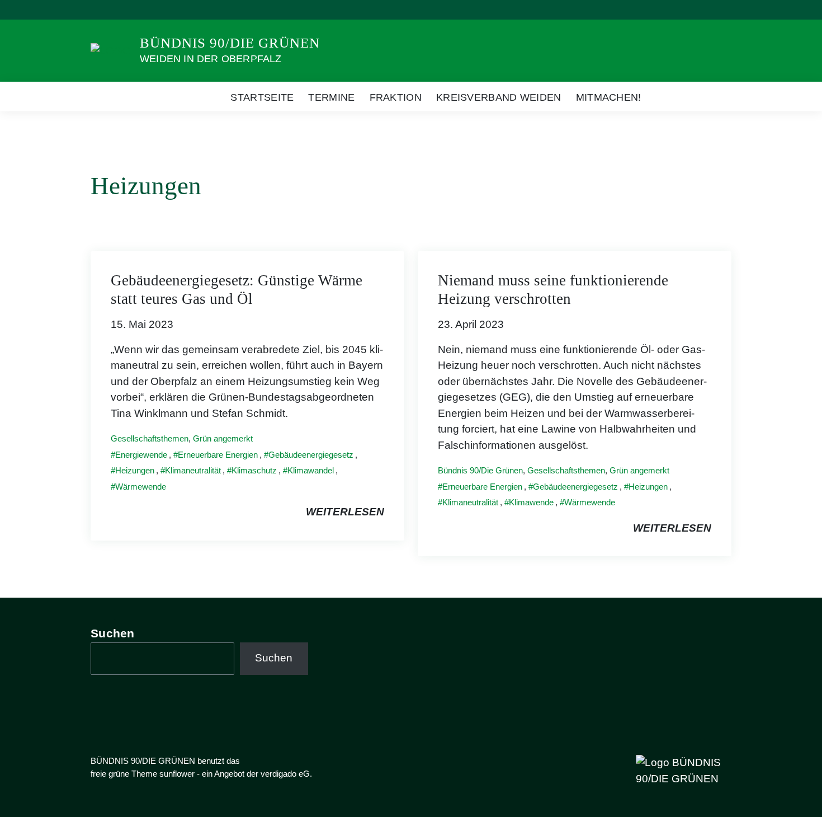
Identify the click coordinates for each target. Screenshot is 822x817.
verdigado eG (285, 773)
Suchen (113, 633)
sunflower (177, 773)
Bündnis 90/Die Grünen (480, 470)
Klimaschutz (254, 470)
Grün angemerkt (223, 438)
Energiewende (141, 454)
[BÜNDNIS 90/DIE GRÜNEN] (111, 50)
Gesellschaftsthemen (149, 438)
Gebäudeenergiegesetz (310, 454)
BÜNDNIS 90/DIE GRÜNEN (230, 42)
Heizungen (134, 470)
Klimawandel (310, 470)
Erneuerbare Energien (218, 454)
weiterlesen (345, 512)
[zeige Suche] (712, 10)
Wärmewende (140, 486)
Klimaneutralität (193, 470)
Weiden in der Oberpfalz (211, 58)
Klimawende (531, 502)
